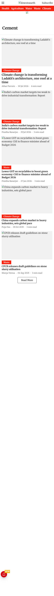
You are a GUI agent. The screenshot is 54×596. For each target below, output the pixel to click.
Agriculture (17, 8)
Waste (37, 8)
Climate (46, 8)
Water (28, 8)
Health (5, 8)
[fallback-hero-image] (27, 52)
